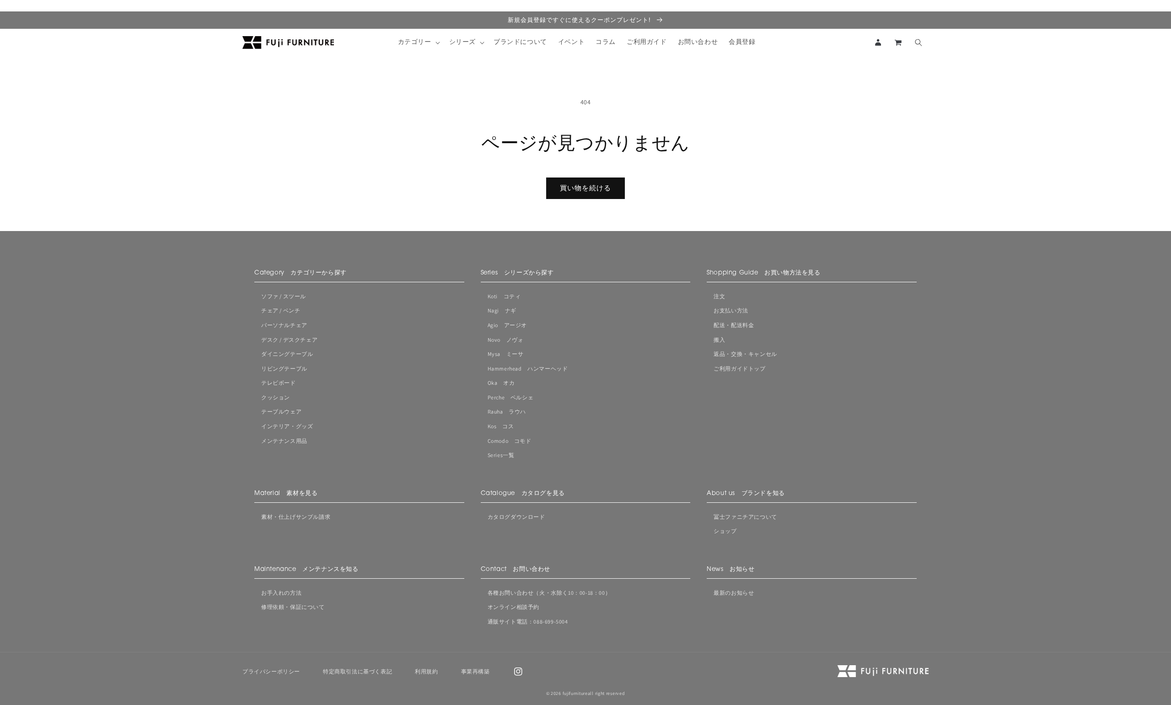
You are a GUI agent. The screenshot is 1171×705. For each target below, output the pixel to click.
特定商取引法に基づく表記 (357, 671)
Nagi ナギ (502, 310)
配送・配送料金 (734, 325)
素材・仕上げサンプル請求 (295, 516)
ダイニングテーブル (287, 353)
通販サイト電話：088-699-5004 (528, 621)
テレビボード (278, 382)
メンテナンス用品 (284, 440)
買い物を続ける (585, 187)
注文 (719, 296)
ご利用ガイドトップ (739, 368)
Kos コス (501, 426)
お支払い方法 (731, 310)
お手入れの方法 (281, 592)
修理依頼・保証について (293, 606)
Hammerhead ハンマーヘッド (528, 368)
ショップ (725, 530)
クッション (275, 397)
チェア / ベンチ (280, 310)
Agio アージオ (507, 325)
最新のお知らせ (734, 592)
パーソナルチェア (284, 325)
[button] (418, 42)
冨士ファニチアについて (745, 516)
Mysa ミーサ (506, 353)
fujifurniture (575, 693)
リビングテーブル (284, 368)
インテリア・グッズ (287, 426)
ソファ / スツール (283, 296)
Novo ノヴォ (506, 339)
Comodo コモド (510, 440)
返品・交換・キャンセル (745, 353)
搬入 (719, 339)
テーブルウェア (281, 411)
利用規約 (426, 671)
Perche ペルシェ (511, 397)
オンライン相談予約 (513, 606)
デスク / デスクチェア (289, 339)
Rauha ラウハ (507, 411)
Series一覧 (501, 455)
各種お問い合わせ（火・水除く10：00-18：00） (549, 592)
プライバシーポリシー (271, 671)
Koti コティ (504, 296)
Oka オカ (501, 382)
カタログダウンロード (516, 516)
